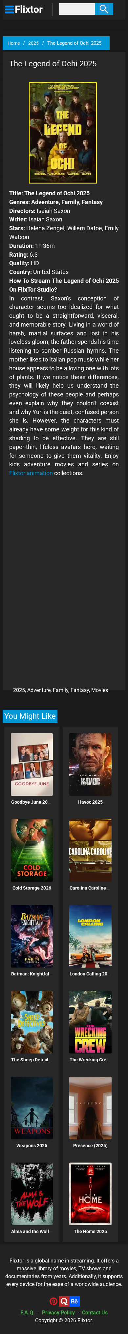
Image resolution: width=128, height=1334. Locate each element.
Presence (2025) (90, 1145)
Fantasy (80, 690)
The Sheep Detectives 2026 (40, 1059)
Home (14, 43)
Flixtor (84, 1320)
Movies (99, 690)
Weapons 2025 (31, 1145)
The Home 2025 (90, 1231)
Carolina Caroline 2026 (93, 888)
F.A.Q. (27, 1313)
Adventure (39, 690)
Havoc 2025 (90, 802)
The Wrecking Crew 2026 (95, 1059)
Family (60, 690)
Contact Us (95, 1313)
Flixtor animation (31, 473)
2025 (33, 43)
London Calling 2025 (91, 973)
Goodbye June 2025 (32, 802)
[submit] (104, 9)
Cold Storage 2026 (31, 888)
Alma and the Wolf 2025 (36, 1231)
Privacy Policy (58, 1313)
